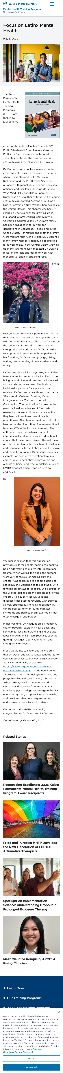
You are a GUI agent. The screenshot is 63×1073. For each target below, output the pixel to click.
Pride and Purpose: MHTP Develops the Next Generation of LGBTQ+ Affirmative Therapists (30, 847)
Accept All (31, 1067)
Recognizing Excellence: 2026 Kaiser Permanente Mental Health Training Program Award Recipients (31, 789)
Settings (31, 1059)
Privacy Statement (24, 1052)
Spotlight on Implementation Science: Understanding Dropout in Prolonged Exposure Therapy (29, 905)
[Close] (59, 1012)
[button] (53, 4)
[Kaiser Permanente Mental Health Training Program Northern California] (22, 8)
